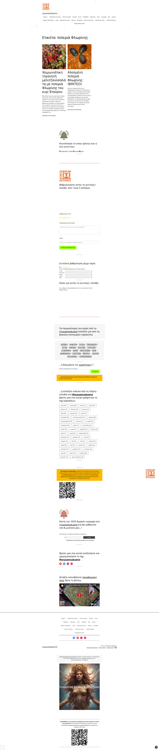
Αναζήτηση (95, 371)
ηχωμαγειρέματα (49, 13)
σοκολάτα (65, 449)
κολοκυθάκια (87, 425)
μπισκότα (76, 437)
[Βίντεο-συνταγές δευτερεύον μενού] (93, 20)
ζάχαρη (92, 417)
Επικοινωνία (110, 647)
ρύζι (72, 445)
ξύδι (74, 441)
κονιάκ (64, 429)
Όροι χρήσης (102, 647)
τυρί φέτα (83, 453)
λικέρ (63, 433)
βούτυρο (85, 409)
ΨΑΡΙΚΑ (72, 347)
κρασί (73, 429)
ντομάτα (64, 441)
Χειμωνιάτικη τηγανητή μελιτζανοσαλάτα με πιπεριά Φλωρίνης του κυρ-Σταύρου (54, 82)
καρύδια (90, 421)
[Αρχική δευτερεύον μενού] (65, 618)
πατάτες (92, 441)
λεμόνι (94, 429)
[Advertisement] (79, 306)
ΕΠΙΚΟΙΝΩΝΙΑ (86, 356)
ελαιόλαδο (65, 417)
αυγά (82, 405)
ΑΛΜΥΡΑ (73, 344)
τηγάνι (73, 453)
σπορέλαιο (76, 449)
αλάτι (63, 405)
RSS (116, 647)
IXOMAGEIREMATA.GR (68, 475)
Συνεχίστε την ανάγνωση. (49, 115)
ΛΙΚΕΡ (75, 350)
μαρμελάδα (83, 433)
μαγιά (72, 433)
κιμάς (76, 425)
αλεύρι (73, 405)
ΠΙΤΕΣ (64, 347)
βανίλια (64, 409)
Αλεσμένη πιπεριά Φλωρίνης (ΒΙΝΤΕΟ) (75, 78)
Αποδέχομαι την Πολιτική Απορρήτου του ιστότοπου (80, 540)
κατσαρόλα (65, 425)
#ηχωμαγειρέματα (82, 394)
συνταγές (88, 449)
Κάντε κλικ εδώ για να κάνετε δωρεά (79, 725)
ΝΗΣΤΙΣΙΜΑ (85, 350)
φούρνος (64, 457)
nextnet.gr (114, 646)
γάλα (63, 413)
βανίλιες (74, 409)
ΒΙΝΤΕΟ (86, 353)
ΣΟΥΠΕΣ (81, 347)
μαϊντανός (65, 437)
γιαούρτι (73, 413)
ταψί (63, 453)
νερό (86, 437)
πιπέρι (64, 445)
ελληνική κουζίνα (79, 417)
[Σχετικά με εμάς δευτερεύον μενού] (104, 20)
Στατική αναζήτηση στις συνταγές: (68, 368)
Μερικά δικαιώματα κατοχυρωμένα (68, 656)
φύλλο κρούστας (77, 457)
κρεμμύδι (83, 429)
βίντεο (92, 405)
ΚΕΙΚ (94, 350)
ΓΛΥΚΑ (82, 344)
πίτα (82, 441)
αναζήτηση (85, 364)
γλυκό (84, 413)
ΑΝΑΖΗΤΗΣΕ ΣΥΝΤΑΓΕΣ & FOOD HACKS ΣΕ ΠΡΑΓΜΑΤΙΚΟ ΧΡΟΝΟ (78, 377)
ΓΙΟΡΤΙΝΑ (76, 353)
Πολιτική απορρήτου (92, 647)
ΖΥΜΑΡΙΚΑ (66, 350)
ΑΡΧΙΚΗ (64, 344)
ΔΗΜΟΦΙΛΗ (65, 353)
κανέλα (79, 421)
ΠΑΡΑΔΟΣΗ (92, 344)
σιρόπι (82, 445)
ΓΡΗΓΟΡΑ (91, 347)
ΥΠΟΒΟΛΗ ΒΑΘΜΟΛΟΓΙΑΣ (68, 247)
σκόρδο (91, 445)
